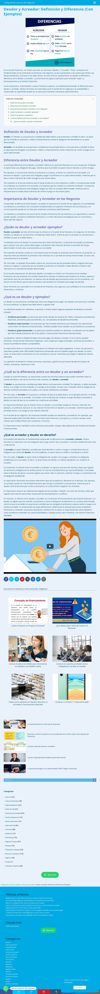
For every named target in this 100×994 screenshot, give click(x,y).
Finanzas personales (12, 813)
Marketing (9, 837)
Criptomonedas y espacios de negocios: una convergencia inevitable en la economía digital (34, 910)
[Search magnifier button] (94, 780)
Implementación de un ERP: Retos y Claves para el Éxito (23, 908)
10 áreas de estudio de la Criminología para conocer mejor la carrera (27, 913)
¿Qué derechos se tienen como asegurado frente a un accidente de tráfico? (29, 915)
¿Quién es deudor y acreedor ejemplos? (24, 112)
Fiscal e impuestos (12, 817)
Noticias (8, 846)
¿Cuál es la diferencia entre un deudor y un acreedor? (29, 118)
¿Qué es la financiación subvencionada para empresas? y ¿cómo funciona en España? (33, 905)
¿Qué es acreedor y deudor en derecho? (27, 121)
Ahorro (8, 797)
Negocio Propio (11, 842)
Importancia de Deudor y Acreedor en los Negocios (28, 109)
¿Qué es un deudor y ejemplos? (21, 115)
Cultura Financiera (12, 801)
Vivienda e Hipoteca (12, 866)
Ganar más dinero (11, 821)
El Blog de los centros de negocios (19, 2)
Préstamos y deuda (12, 850)
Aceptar (80, 988)
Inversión (8, 829)
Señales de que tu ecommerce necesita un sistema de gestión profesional (29, 898)
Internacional (10, 825)
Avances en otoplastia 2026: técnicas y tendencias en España (25, 903)
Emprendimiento (11, 805)
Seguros (8, 858)
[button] (6, 988)
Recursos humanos (12, 854)
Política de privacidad (12, 926)
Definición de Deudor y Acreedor (22, 103)
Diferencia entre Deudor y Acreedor (23, 106)
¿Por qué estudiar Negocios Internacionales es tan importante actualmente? (30, 900)
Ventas (7, 862)
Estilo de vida (10, 809)
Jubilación (8, 833)
